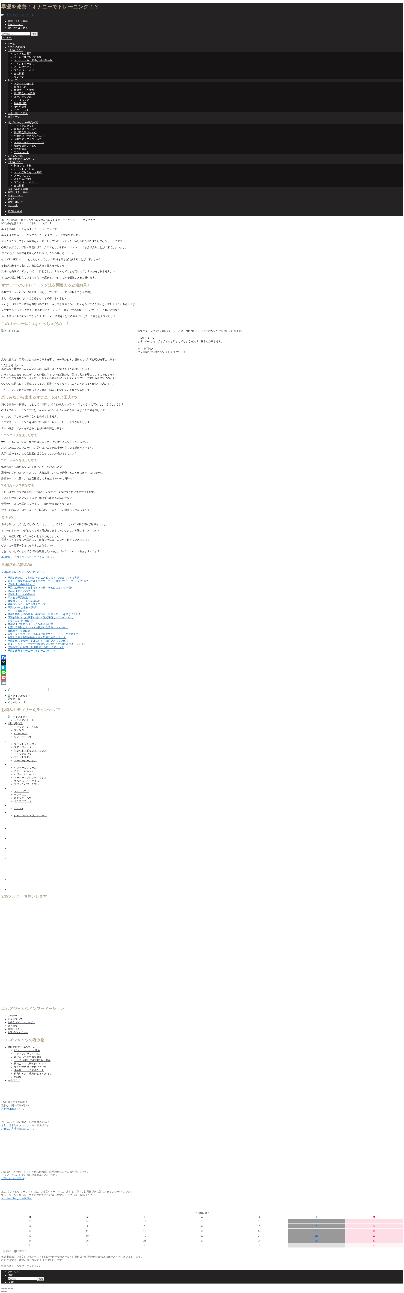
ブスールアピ (21, 791)
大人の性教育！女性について (30, 1067)
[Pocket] (202, 677)
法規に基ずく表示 (18, 189)
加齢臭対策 (20, 103)
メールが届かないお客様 (28, 57)
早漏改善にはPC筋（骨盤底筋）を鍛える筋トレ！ (36, 647)
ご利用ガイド (15, 50)
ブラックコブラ (23, 754)
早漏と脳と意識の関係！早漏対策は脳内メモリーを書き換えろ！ (44, 614)
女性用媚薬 (20, 106)
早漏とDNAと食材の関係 (22, 607)
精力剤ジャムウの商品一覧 (23, 122)
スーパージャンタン (25, 760)
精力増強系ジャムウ (25, 129)
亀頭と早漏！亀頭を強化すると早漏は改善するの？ (37, 637)
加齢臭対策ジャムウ (25, 145)
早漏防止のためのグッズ (21, 591)
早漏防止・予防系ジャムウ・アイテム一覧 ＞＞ (28, 557)
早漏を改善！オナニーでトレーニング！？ (32, 650)
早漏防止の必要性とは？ (21, 584)
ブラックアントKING (26, 726)
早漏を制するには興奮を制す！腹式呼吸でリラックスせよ (40, 617)
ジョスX (18, 808)
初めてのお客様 (16, 47)
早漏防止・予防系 (24, 90)
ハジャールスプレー (25, 771)
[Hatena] (202, 667)
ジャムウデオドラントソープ (30, 815)
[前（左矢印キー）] (2, 1291)
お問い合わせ (15, 1029)
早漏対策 (40, 220)
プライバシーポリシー (26, 70)
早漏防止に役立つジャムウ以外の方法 (22, 572)
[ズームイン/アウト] (12, 1288)
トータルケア (21, 100)
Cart (11, 1282)
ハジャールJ (20, 733)
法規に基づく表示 (18, 113)
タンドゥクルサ (23, 736)
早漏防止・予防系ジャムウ (29, 135)
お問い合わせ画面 (18, 21)
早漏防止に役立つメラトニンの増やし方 (30, 624)
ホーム (11, 43)
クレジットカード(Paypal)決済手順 (33, 60)
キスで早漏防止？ (18, 611)
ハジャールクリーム (25, 767)
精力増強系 (20, 86)
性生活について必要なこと (29, 1070)
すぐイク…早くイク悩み (28, 1053)
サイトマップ (15, 24)
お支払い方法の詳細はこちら (17, 1128)
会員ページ (14, 116)
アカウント (14, 1271)
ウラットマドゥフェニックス (30, 750)
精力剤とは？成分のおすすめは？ (33, 1073)
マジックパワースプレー (28, 784)
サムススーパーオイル (26, 781)
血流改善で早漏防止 (19, 630)
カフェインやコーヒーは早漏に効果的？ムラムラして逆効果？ (43, 634)
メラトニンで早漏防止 (20, 620)
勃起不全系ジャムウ (25, 132)
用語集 (17, 1077)
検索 (34, 34)
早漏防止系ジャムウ (22, 220)
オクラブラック (23, 801)
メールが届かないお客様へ (16, 1198)
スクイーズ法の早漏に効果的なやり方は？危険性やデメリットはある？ (48, 581)
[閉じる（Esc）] (2, 1288)
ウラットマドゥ (23, 757)
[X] (202, 662)
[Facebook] (202, 657)
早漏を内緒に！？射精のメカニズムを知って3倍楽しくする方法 (44, 577)
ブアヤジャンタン (24, 747)
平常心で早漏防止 (18, 597)
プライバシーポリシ (12, 1178)
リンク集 (19, 77)
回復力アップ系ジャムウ (28, 139)
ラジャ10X (20, 794)
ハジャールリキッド (25, 774)
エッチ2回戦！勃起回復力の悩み (32, 1060)
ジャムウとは (15, 155)
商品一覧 (13, 80)
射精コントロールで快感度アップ (26, 604)
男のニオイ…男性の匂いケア (30, 1063)
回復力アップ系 (23, 96)
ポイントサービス (24, 63)
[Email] (202, 682)
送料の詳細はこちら (12, 1108)
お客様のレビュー (18, 1032)
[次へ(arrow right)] (5, 1291)
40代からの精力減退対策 (28, 1057)
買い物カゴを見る (18, 27)
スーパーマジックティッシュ (30, 777)
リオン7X (19, 730)
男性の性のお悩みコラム (21, 159)
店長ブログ (14, 1080)
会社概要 (19, 73)
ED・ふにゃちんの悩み (27, 1050)
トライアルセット (24, 83)
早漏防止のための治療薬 (21, 594)
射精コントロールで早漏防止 (24, 601)
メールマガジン (23, 67)
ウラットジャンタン (25, 744)
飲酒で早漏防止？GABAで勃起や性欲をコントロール (38, 627)
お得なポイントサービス (21, 1022)
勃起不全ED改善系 (24, 93)
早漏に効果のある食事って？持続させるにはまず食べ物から (42, 587)
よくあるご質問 (23, 53)
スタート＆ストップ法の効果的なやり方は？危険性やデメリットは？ (47, 644)
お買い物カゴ (15, 202)
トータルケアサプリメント (29, 142)
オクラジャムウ (23, 798)
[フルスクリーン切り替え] (9, 1288)
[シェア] (5, 1288)
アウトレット (21, 110)
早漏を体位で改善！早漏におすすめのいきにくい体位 (38, 640)
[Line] (202, 672)
